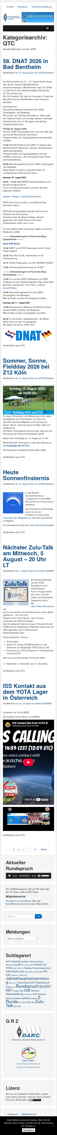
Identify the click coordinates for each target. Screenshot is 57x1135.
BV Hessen (25, 965)
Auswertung (17, 961)
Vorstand (42, 994)
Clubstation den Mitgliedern (15, 517)
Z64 (33, 1002)
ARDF (8, 961)
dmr (19, 968)
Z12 (25, 1002)
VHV (34, 994)
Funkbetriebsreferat (41, 968)
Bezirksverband (36, 961)
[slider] (46, 875)
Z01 (20, 1002)
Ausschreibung (10, 287)
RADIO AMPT (29, 1063)
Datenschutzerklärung (42, 6)
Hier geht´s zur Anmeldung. (18, 900)
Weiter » (45, 849)
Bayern (27, 961)
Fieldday (28, 968)
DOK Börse (14, 243)
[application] (28, 876)
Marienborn (13, 983)
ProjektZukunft (41, 982)
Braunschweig (11, 964)
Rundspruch (27, 986)
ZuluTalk (17, 1006)
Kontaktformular (13, 903)
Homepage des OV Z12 (18, 445)
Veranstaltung (14, 994)
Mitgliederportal (29, 1114)
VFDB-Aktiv (28, 994)
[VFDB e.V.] (28, 17)
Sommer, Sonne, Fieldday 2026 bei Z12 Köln (26, 366)
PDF (37, 889)
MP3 (31, 891)
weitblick (26, 998)
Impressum (23, 6)
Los (38, 916)
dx (22, 968)
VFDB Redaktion (46, 72)
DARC (14, 968)
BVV (31, 965)
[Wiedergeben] (9, 875)
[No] (53, 1125)
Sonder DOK (18, 990)
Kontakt (10, 6)
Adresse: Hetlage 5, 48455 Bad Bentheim (22, 196)
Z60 (29, 1002)
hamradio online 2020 (34, 971)
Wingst (34, 998)
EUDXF (40, 267)
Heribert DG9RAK (45, 570)
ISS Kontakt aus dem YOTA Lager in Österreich (25, 692)
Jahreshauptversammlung (27, 980)
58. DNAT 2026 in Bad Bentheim (25, 64)
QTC (23, 345)
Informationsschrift (38, 525)
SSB (27, 990)
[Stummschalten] (39, 875)
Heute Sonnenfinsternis (26, 475)
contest (37, 964)
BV (19, 964)
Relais (9, 986)
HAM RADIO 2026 (15, 971)
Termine (35, 990)
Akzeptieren (28, 1130)
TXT (11, 891)
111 (35, 849)
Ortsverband (23, 982)
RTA (13, 987)
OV (32, 982)
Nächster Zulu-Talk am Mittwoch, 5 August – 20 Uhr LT (28, 556)
